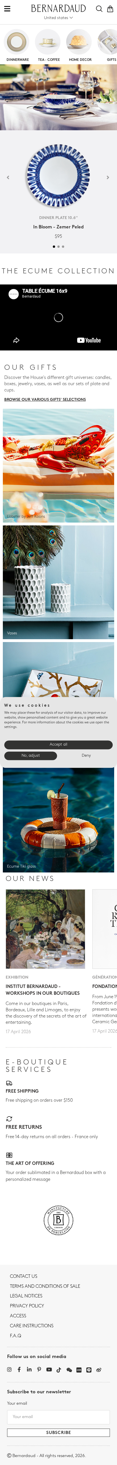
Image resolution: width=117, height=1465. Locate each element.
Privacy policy (27, 1306)
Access (18, 1316)
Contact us (23, 1276)
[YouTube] (49, 1369)
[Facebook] (19, 1369)
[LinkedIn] (29, 1369)
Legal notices (26, 1296)
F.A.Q (15, 1336)
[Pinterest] (39, 1369)
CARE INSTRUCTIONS (31, 1326)
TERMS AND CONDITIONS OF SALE (45, 1286)
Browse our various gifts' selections (45, 400)
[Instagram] (9, 1369)
